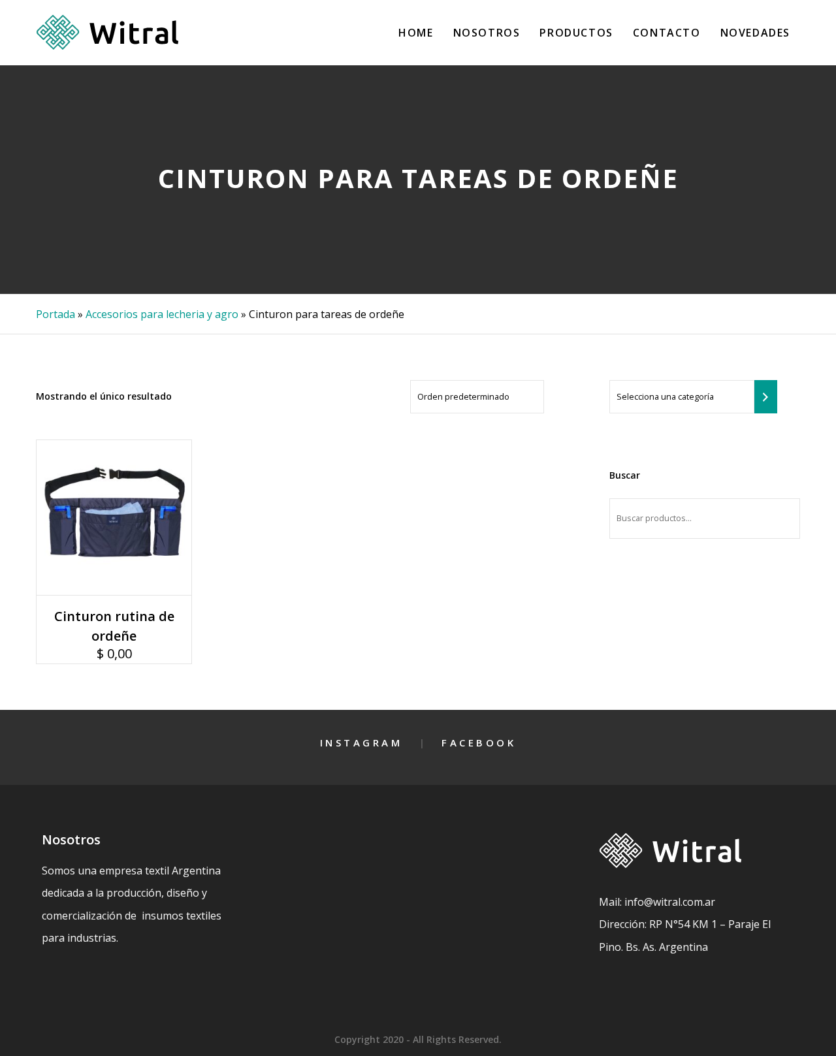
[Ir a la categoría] (765, 396)
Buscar (624, 475)
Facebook (479, 742)
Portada (55, 314)
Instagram (361, 742)
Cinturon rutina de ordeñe (114, 626)
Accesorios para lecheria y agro (162, 314)
